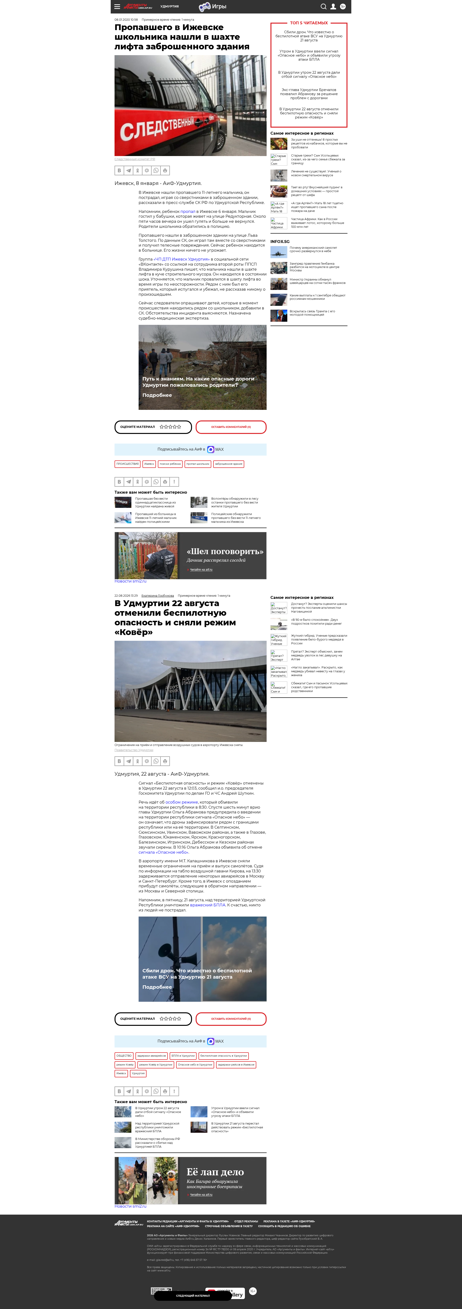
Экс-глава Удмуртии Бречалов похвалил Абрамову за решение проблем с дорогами (309, 94)
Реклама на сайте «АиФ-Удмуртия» (173, 1226)
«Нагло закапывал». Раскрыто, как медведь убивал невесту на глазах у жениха (318, 671)
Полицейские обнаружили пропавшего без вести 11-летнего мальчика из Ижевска (236, 518)
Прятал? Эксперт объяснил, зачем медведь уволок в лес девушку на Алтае (316, 655)
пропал (187, 211)
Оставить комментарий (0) (231, 427)
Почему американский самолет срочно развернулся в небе (313, 249)
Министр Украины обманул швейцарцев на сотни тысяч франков (318, 281)
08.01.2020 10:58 (126, 19)
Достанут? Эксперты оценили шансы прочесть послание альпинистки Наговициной (319, 607)
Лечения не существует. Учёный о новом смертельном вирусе (316, 173)
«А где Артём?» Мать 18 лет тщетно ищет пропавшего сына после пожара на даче (317, 207)
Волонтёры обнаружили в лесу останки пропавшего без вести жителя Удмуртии (234, 502)
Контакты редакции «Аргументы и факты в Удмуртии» (188, 1221)
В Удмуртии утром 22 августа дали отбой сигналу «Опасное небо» (309, 75)
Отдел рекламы (246, 1221)
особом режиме (182, 802)
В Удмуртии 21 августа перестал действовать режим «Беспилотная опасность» (237, 1127)
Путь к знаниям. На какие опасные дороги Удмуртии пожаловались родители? (198, 382)
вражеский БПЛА (207, 905)
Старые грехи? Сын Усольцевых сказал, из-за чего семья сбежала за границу (318, 159)
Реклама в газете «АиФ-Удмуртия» (289, 1221)
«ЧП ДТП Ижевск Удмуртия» (182, 259)
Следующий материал (193, 1295)
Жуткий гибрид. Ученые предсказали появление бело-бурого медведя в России (319, 639)
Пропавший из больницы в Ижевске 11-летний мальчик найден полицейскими (156, 518)
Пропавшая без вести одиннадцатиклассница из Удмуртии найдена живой (155, 502)
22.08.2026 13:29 (126, 595)
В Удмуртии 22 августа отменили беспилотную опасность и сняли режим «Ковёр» (309, 113)
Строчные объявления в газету (229, 1226)
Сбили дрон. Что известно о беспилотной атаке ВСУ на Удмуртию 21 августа (309, 36)
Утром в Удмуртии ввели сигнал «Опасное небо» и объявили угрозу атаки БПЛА (309, 55)
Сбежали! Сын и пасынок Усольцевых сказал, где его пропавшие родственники (319, 687)
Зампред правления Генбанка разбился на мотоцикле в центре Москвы (314, 267)
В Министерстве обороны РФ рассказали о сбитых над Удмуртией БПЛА (157, 1142)
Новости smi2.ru (131, 581)
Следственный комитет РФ (135, 159)
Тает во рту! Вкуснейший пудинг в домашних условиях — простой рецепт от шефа (316, 191)
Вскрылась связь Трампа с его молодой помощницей (312, 313)
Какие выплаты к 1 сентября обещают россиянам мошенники (318, 297)
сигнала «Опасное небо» (163, 852)
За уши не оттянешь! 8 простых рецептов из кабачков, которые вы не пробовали (319, 143)
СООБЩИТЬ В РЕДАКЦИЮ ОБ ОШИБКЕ (284, 1226)
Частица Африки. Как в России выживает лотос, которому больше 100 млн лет (317, 223)
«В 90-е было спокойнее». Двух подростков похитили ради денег (316, 621)
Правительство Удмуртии (134, 750)
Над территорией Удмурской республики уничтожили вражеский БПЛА (157, 1127)
